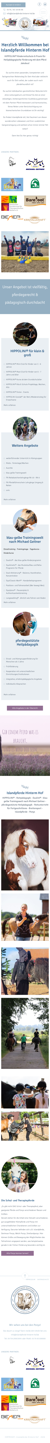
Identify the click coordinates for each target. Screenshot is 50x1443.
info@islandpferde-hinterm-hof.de (21, 13)
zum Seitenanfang (25, 1276)
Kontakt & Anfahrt (13, 5)
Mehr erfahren (10, 405)
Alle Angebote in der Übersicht (25, 708)
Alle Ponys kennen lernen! (17, 1253)
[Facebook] (39, 4)
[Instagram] (45, 4)
